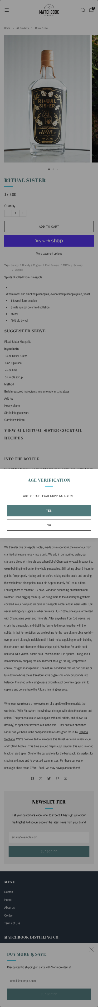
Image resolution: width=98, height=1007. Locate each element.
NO (49, 525)
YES (49, 511)
